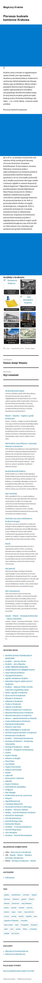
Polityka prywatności (24, 979)
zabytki (32, 348)
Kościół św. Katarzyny (14, 815)
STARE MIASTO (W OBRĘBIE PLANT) (20, 670)
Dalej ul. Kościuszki (13, 770)
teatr (16, 925)
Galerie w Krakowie (13, 707)
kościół (13, 907)
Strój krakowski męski (14, 391)
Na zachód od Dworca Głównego (18, 807)
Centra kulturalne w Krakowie (17, 721)
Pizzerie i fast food (13, 727)
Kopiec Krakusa (11, 784)
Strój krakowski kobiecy (15, 471)
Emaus (8, 773)
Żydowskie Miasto (12, 824)
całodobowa (15, 895)
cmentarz (26, 895)
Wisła (25, 929)
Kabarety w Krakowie (14, 701)
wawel (18, 929)
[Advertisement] (21, 45)
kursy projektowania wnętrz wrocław (18, 971)
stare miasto (8, 925)
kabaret (6, 903)
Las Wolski (9, 764)
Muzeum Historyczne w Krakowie (19, 713)
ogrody (21, 916)
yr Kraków (33, 929)
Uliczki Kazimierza (13, 818)
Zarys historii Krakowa (14, 673)
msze (20, 912)
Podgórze (9, 790)
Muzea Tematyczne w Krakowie (18, 710)
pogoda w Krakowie (11, 920)
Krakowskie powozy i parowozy (18, 795)
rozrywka (24, 920)
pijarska (29, 916)
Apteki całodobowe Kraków (16, 678)
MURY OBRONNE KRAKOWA (16, 667)
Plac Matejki (10, 793)
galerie (23, 899)
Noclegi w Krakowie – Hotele (17, 747)
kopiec (6, 907)
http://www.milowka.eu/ (15, 954)
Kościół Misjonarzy (13, 830)
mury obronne (29, 912)
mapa (13, 912)
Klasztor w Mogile (12, 758)
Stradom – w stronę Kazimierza (18, 827)
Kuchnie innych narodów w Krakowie (20, 733)
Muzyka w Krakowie (13, 698)
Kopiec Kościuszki (13, 767)
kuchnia (29, 907)
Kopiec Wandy (11, 755)
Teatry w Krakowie (13, 704)
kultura (6, 912)
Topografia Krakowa (13, 675)
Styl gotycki (10, 569)
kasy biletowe (27, 903)
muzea (6, 916)
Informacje (9, 878)
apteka (6, 895)
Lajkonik (9, 775)
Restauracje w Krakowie (15, 735)
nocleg (13, 916)
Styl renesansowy (12, 591)
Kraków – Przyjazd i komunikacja (19, 750)
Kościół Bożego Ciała (14, 821)
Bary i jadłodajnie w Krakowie (17, 730)
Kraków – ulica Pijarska (15, 664)
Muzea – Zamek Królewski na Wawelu (21, 718)
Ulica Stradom (11, 833)
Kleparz (8, 798)
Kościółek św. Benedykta (15, 787)
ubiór (6, 929)
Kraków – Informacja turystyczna (19, 738)
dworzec (7, 899)
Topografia (24, 925)
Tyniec (8, 753)
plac (35, 916)
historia (31, 899)
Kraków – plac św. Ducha (15, 661)
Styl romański (11, 494)
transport (34, 925)
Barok (7, 544)
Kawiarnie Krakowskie (14, 724)
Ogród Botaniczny (12, 801)
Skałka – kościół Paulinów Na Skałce (20, 813)
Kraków (27, 348)
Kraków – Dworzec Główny (16, 810)
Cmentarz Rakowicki (14, 804)
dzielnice (16, 899)
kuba (8, 348)
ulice (12, 929)
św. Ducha (15, 933)
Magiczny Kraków (13, 7)
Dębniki (8, 781)
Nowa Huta (9, 761)
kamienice (15, 903)
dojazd (34, 895)
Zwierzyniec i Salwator (14, 778)
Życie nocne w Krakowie (15, 695)
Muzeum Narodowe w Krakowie (18, 715)
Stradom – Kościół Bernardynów (18, 835)
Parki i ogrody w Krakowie (16, 693)
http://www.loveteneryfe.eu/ (16, 951)
